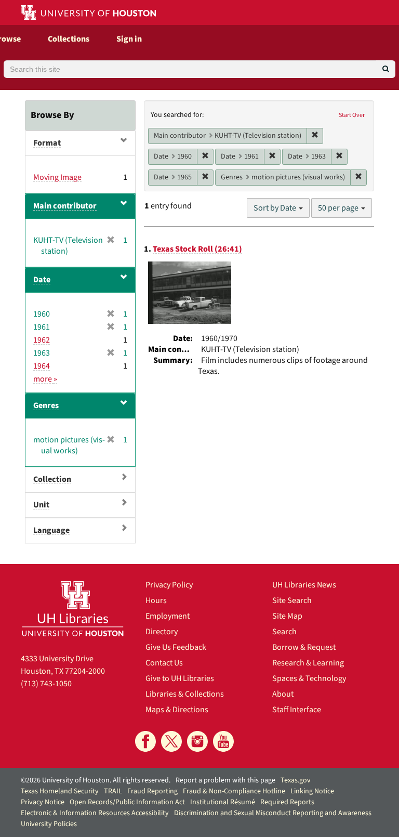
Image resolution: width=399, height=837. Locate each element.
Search (284, 631)
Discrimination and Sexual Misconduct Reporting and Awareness (272, 813)
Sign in (129, 39)
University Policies (49, 824)
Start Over (352, 115)
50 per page (339, 208)
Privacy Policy (169, 585)
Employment (167, 616)
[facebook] (145, 741)
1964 (41, 366)
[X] (171, 741)
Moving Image (57, 177)
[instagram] (197, 741)
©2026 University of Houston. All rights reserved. (95, 780)
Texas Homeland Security (60, 791)
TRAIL (113, 791)
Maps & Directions (176, 709)
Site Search (292, 600)
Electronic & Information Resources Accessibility (95, 813)
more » (45, 379)
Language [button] (51, 530)
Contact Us (164, 663)
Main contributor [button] (65, 206)
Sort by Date (276, 208)
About (283, 694)
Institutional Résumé (222, 802)
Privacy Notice (42, 802)
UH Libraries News (304, 585)
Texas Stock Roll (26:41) (197, 249)
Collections (68, 39)
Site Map (287, 616)
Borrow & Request (304, 647)
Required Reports (287, 802)
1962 (41, 340)
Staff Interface (296, 709)
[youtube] (223, 741)
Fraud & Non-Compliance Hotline (234, 791)
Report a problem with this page (225, 780)
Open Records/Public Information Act (127, 802)
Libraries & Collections (184, 694)
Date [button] (41, 279)
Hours (156, 600)
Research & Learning (308, 663)
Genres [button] (46, 405)
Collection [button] (52, 479)
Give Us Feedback (175, 647)
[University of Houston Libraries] (73, 608)
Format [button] (47, 143)
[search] (385, 69)
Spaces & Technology (309, 678)
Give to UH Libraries (179, 678)
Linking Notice (312, 791)
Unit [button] (41, 505)
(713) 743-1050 (46, 683)
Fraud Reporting (152, 791)
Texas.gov (296, 780)
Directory (161, 631)
